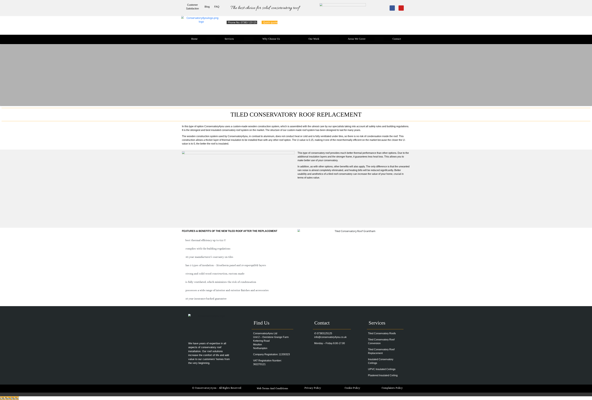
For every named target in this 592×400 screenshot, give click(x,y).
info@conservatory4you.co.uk (330, 337)
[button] (230, 39)
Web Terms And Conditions (273, 388)
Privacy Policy (312, 387)
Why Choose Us (271, 38)
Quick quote (270, 22)
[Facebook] (392, 8)
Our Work (313, 38)
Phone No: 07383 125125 (242, 22)
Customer (192, 5)
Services (229, 38)
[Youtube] (401, 8)
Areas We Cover (357, 38)
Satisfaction (192, 8)
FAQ (216, 6)
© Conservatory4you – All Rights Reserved (216, 387)
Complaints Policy (392, 387)
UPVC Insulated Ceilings (381, 369)
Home (194, 38)
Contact (397, 38)
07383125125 (324, 333)
